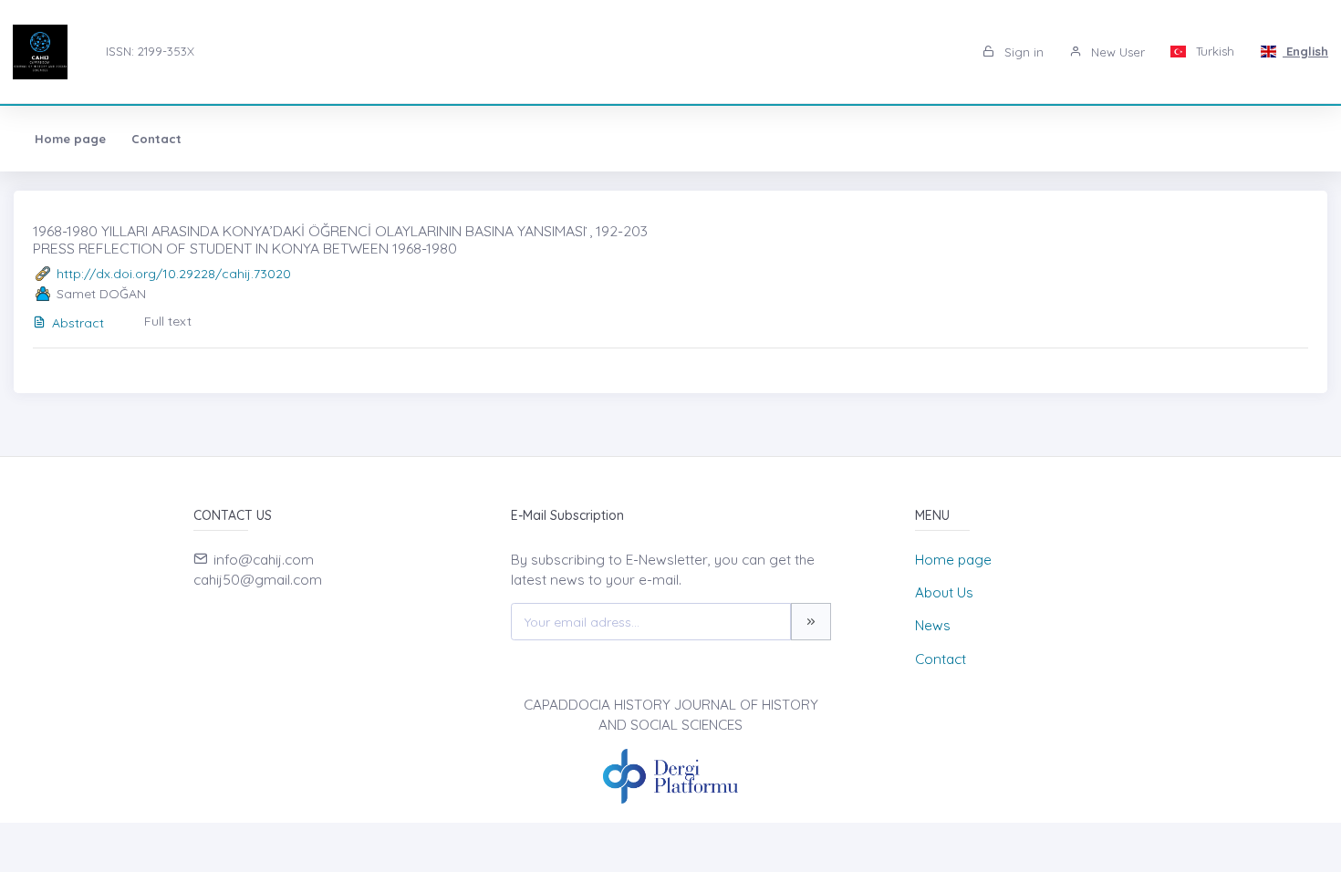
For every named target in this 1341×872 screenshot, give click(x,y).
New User (1116, 52)
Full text (168, 321)
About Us (944, 592)
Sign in (1022, 52)
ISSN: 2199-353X (150, 51)
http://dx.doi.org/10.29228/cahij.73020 (174, 273)
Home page (70, 138)
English (1305, 51)
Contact (156, 138)
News (933, 625)
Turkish (1213, 51)
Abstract (78, 323)
